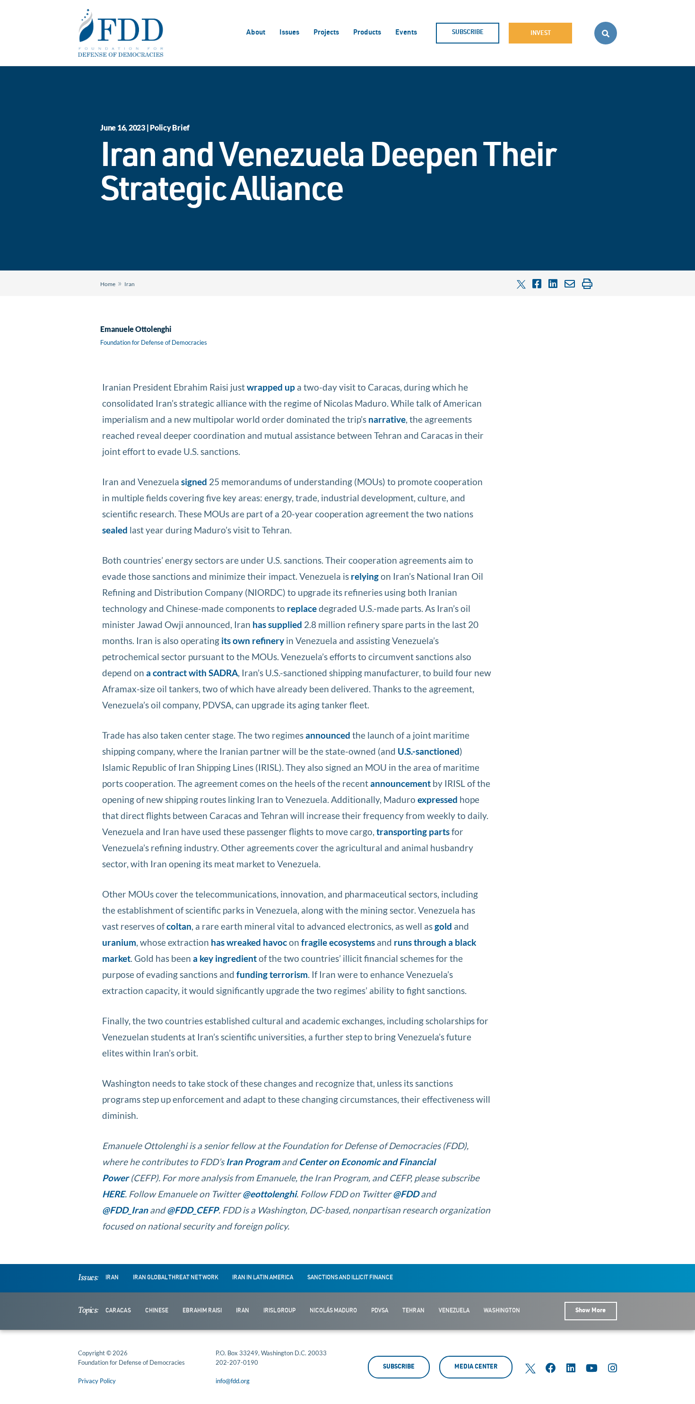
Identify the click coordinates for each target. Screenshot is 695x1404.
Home (107, 284)
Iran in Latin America (262, 1278)
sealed (115, 529)
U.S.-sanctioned (429, 751)
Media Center (475, 1367)
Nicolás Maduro (333, 1311)
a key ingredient (225, 958)
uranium (119, 942)
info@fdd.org (233, 1381)
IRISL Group (279, 1311)
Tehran (413, 1311)
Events (406, 32)
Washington (502, 1311)
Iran (129, 284)
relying (365, 576)
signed (194, 481)
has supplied (277, 624)
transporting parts (413, 831)
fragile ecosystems (338, 942)
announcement (400, 783)
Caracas (118, 1311)
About (255, 32)
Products (367, 32)
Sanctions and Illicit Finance (350, 1278)
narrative (387, 419)
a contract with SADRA (192, 672)
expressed (437, 799)
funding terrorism (272, 974)
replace (302, 608)
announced (327, 735)
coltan (178, 926)
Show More (590, 1311)
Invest (540, 34)
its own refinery (252, 640)
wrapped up (271, 387)
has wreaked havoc (249, 942)
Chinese (156, 1311)
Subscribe (468, 33)
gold (443, 926)
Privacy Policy (97, 1381)
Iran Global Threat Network (175, 1278)
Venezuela (454, 1311)
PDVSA (379, 1311)
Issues (289, 32)
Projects (326, 32)
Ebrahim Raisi (202, 1311)
